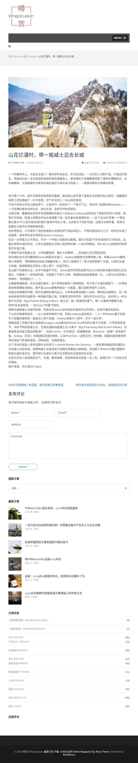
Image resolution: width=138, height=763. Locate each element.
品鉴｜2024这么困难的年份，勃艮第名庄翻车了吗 (55, 576)
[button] (120, 38)
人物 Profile (16, 680)
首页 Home (14, 56)
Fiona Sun (18, 162)
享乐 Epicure (16, 659)
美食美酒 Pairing (18, 663)
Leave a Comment (116, 162)
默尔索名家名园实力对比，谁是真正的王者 (101, 385)
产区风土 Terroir (18, 641)
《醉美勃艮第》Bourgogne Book (28, 620)
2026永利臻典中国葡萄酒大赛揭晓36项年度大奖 (53, 593)
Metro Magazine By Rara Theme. (92, 751)
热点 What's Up (17, 697)
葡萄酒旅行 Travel (19, 672)
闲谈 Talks (14, 706)
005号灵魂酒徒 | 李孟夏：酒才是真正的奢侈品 (35, 385)
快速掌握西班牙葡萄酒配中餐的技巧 (46, 542)
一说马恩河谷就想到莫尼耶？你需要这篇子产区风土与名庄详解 (62, 525)
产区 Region (15, 637)
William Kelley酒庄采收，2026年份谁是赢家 (51, 508)
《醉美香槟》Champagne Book (26, 628)
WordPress (69, 754)
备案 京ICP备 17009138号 (58, 751)
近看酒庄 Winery (18, 650)
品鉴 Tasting (29, 56)
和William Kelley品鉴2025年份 (43, 559)
